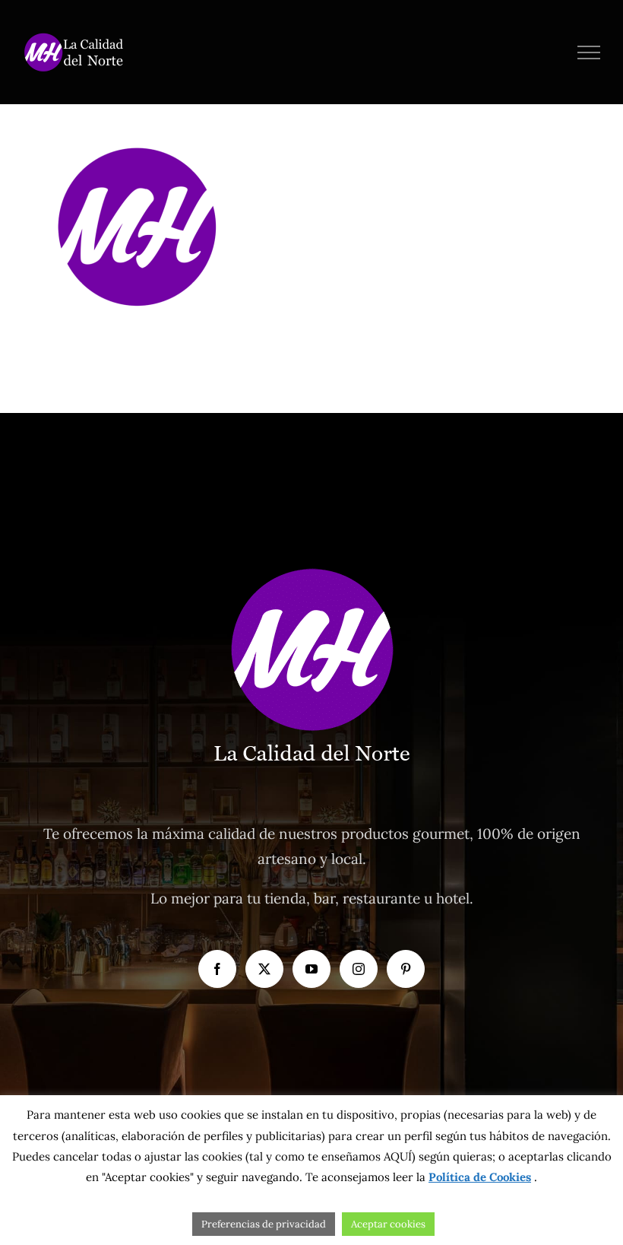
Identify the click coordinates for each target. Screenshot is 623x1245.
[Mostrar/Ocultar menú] (589, 52)
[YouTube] (311, 969)
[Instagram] (359, 969)
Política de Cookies (480, 1177)
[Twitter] (264, 969)
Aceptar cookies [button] (388, 1224)
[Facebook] (217, 969)
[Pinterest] (406, 969)
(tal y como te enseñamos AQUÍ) (329, 1156)
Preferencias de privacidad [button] (263, 1224)
